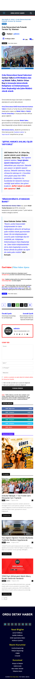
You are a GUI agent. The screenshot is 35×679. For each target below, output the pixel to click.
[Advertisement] (17, 5)
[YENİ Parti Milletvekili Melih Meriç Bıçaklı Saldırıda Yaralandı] (17, 566)
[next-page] (6, 598)
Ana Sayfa (5, 19)
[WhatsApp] (17, 305)
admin (16, 34)
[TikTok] (22, 333)
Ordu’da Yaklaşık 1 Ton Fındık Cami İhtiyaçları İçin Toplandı (16, 497)
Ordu (12, 19)
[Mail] (19, 333)
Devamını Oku (6, 515)
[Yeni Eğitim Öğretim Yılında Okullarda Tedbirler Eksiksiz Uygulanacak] (17, 528)
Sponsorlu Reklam (8, 434)
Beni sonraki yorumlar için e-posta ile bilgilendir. (17, 382)
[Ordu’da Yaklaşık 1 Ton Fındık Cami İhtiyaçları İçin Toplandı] (17, 486)
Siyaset (4, 580)
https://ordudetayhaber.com (21, 331)
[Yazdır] (26, 305)
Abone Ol (29, 427)
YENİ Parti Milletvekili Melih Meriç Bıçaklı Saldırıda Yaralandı (16, 577)
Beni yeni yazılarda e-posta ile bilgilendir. (15, 385)
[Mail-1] (22, 624)
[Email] (21, 305)
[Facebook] (9, 305)
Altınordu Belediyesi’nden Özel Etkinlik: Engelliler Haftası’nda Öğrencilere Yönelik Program (26, 317)
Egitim (3, 542)
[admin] (4, 34)
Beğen (30, 408)
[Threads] (30, 624)
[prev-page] (3, 598)
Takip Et (29, 412)
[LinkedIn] (26, 624)
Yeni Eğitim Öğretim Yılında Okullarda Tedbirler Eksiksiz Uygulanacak (17, 539)
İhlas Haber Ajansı (12, 43)
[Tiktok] (19, 624)
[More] (30, 305)
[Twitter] (15, 624)
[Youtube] (27, 333)
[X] (13, 305)
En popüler (6, 474)
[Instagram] (17, 333)
